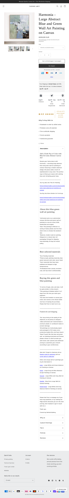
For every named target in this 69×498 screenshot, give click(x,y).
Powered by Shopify (39, 494)
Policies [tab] (42, 433)
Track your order (9, 466)
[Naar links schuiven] (6, 49)
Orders (27, 459)
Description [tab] (44, 148)
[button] (3, 6)
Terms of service (9, 463)
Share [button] (42, 143)
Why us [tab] (42, 417)
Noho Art (31, 494)
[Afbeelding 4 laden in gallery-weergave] (27, 48)
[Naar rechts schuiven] (32, 49)
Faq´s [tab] (42, 428)
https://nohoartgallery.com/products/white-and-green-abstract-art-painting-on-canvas (53, 188)
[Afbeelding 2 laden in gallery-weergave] (16, 48)
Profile (27, 463)
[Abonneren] (32, 480)
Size (40, 44)
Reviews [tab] (43, 438)
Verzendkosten (43, 39)
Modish (42, 381)
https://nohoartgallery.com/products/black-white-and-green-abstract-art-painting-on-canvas (53, 199)
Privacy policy (8, 459)
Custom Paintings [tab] (46, 423)
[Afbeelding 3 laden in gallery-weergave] (22, 48)
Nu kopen (52, 66)
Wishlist (6, 470)
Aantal (40, 51)
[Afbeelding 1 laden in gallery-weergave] (10, 48)
